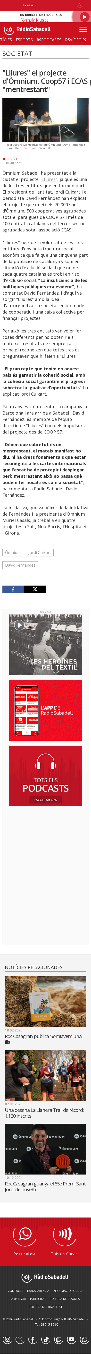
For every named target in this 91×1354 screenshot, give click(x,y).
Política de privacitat (45, 1307)
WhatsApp (84, 1340)
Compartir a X (35, 589)
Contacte (15, 1291)
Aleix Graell (9, 159)
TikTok (46, 1340)
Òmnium (13, 552)
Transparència (38, 1291)
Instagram (7, 1340)
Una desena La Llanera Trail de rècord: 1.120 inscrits (44, 1113)
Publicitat (38, 1299)
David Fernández (20, 565)
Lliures (48, 179)
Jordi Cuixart (39, 552)
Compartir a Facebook (13, 589)
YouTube (71, 1340)
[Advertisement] (45, 841)
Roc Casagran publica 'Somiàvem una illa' (43, 1039)
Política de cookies (65, 1299)
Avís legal (18, 1299)
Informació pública (68, 1291)
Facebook (33, 1340)
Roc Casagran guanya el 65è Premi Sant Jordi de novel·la (45, 1186)
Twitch (58, 1340)
